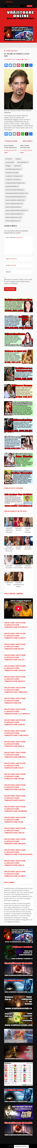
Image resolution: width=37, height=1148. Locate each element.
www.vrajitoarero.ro (13, 221)
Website (8, 272)
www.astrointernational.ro (15, 190)
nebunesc (17, 166)
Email (11, 265)
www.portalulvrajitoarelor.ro (16, 197)
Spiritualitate (11, 51)
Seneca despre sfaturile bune (25, 146)
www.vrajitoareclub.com (14, 203)
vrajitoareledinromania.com (15, 183)
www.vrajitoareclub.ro (13, 207)
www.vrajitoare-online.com (15, 200)
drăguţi (8, 166)
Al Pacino (9, 159)
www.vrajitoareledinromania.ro (16, 210)
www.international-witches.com (17, 193)
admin (19, 59)
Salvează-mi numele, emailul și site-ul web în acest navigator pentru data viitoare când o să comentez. (18, 281)
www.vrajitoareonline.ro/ (14, 214)
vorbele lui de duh (12, 173)
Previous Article (10, 141)
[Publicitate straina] (18, 500)
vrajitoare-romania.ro (13, 179)
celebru (18, 159)
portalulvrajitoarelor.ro (14, 169)
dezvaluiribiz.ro (22, 162)
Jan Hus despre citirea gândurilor (10, 146)
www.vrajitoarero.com (13, 217)
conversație (10, 162)
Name (11, 259)
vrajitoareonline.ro (12, 186)
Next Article (28, 141)
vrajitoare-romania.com (14, 176)
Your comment (14, 237)
